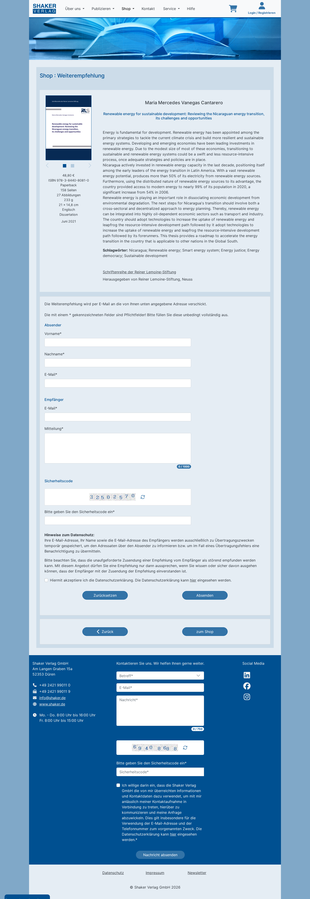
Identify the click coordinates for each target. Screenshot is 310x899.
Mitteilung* (53, 428)
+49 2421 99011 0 (54, 685)
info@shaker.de (52, 697)
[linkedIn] (246, 675)
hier (193, 580)
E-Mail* (50, 374)
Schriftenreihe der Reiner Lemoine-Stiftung (139, 272)
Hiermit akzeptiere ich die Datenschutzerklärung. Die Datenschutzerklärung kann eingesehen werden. (140, 580)
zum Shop (205, 631)
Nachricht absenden (160, 855)
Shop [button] (129, 8)
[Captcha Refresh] (142, 497)
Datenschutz (113, 872)
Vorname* (53, 333)
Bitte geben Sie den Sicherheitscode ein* (79, 511)
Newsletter (197, 872)
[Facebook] (246, 686)
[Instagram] (246, 697)
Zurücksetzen (105, 595)
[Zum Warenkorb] (233, 8)
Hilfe (191, 8)
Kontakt (149, 8)
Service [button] (170, 8)
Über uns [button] (73, 8)
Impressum (155, 872)
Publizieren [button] (102, 8)
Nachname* (54, 354)
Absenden (204, 595)
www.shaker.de (52, 704)
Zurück (107, 631)
